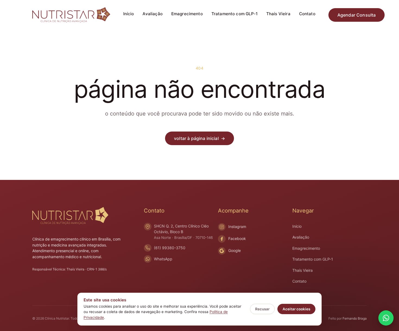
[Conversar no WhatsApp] (386, 318)
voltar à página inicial (199, 138)
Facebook (237, 238)
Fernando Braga (355, 318)
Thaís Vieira (278, 13)
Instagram (237, 226)
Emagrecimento (187, 13)
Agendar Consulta (356, 15)
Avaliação (152, 13)
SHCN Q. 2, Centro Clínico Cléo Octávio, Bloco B (183, 232)
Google (234, 250)
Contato (307, 13)
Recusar (262, 309)
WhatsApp (163, 259)
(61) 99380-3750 (169, 247)
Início (128, 13)
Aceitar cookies (296, 309)
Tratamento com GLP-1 (234, 13)
